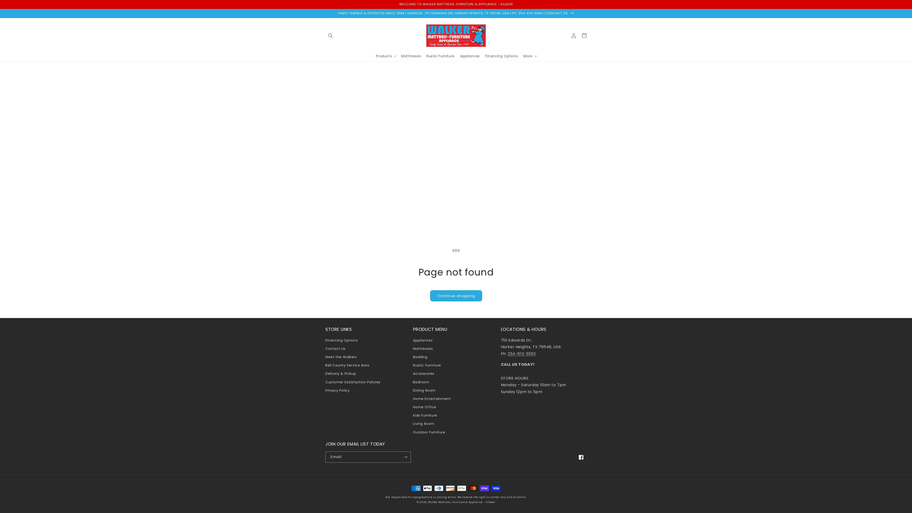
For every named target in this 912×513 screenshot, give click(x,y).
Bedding (420, 357)
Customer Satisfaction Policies (352, 382)
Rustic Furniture (427, 365)
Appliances (422, 340)
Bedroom (421, 382)
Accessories (423, 373)
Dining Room (424, 390)
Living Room (423, 423)
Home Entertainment (432, 398)
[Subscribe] (405, 457)
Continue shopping (456, 295)
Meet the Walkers (341, 357)
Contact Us (335, 348)
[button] (330, 35)
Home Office (424, 407)
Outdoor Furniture (429, 432)
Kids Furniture (425, 415)
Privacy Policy (337, 390)
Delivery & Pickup (340, 373)
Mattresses (423, 348)
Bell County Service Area (347, 365)
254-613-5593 (522, 353)
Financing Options (341, 340)
